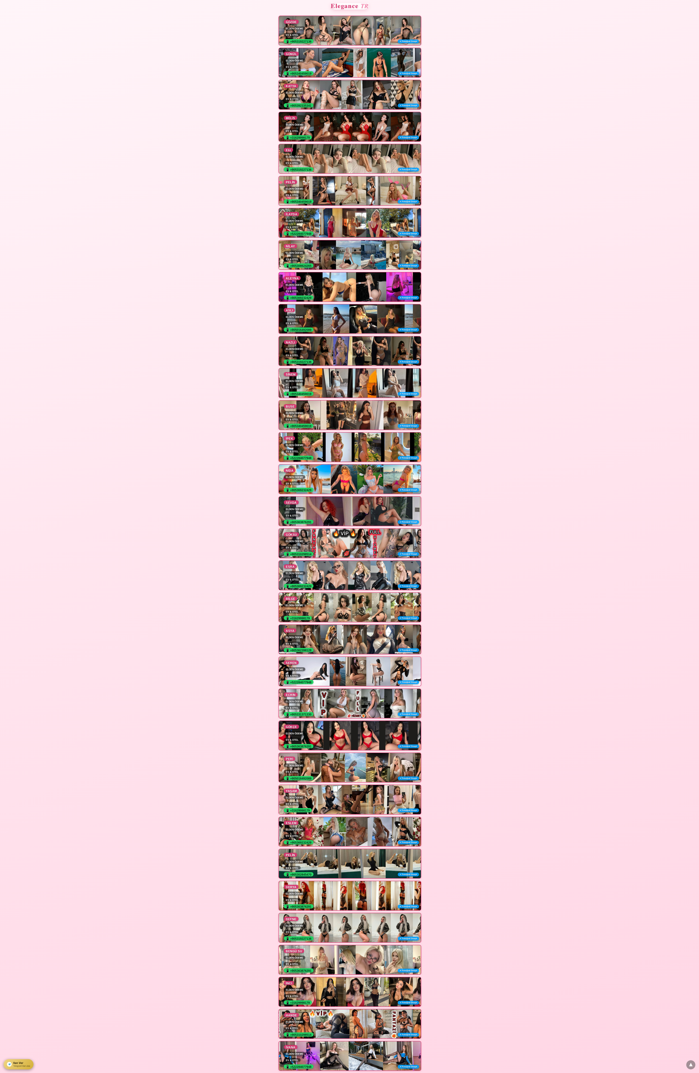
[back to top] (690, 1064)
